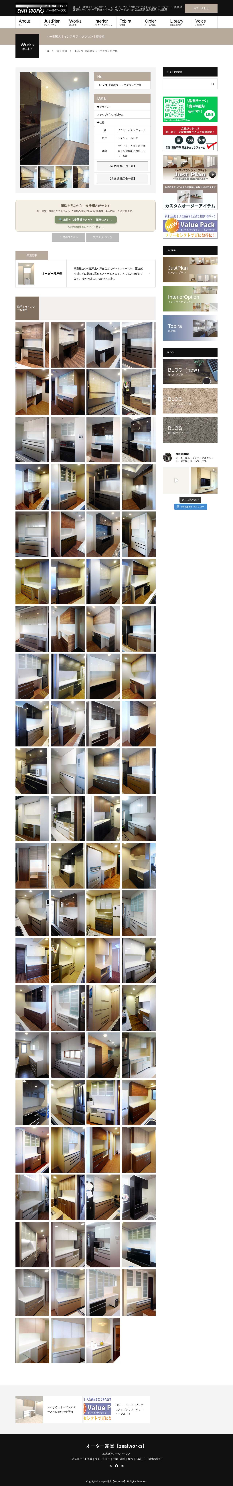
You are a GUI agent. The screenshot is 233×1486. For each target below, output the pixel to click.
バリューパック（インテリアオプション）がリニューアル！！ (129, 1409)
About (24, 22)
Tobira (125, 22)
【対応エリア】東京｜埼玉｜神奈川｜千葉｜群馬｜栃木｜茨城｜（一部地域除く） (116, 1458)
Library (176, 22)
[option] (55, 118)
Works (75, 22)
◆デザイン (103, 106)
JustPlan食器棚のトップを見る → (86, 227)
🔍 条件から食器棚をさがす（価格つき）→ (85, 219)
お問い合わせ (201, 8)
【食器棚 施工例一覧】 (122, 178)
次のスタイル (100, 237)
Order (150, 22)
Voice (200, 22)
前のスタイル (70, 237)
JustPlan (52, 22)
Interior (103, 22)
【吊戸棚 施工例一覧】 (122, 166)
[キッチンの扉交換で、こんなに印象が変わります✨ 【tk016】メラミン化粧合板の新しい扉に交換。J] (176, 480)
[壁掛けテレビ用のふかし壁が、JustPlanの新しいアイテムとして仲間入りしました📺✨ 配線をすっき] (204, 480)
